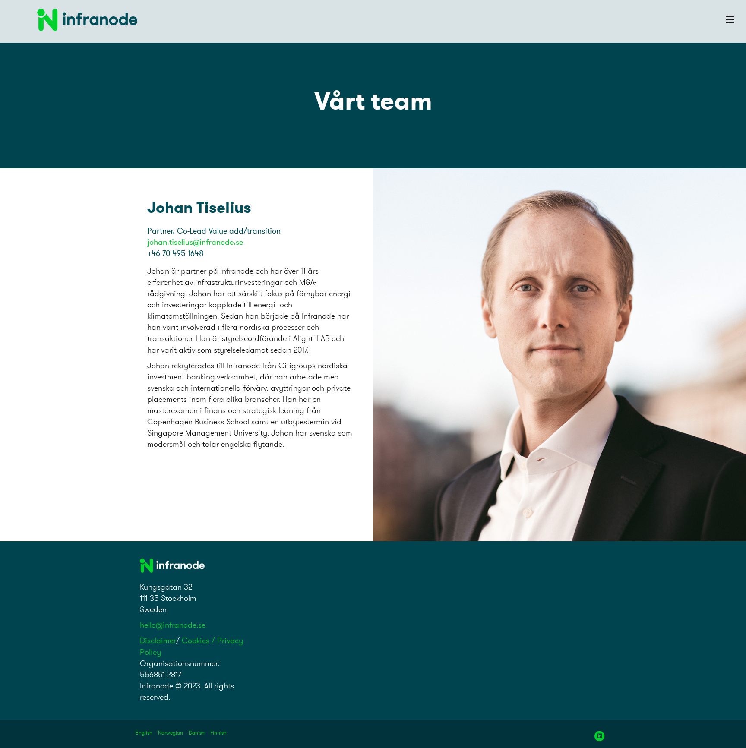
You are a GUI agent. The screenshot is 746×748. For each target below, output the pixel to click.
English (144, 732)
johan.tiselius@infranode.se (195, 242)
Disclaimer (158, 640)
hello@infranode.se (172, 625)
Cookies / (199, 640)
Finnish (218, 732)
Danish (197, 732)
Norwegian (170, 732)
